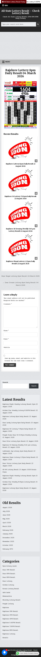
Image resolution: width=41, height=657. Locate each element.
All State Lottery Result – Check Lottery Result (20, 12)
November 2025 (8, 541)
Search (5, 382)
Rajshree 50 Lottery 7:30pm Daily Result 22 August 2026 (20, 197)
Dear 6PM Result (9, 574)
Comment (8, 304)
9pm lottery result (10, 566)
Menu (6, 5)
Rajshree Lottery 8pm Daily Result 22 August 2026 (20, 165)
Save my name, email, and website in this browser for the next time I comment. (20, 359)
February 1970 (8, 549)
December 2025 (8, 538)
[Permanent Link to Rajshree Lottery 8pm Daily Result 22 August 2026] (20, 149)
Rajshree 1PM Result (10, 611)
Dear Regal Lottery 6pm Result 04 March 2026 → (20, 277)
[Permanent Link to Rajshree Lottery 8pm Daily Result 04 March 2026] (20, 105)
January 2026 (8, 534)
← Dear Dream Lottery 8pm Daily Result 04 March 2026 (20, 283)
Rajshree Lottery (9, 634)
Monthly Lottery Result (11, 600)
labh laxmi (6, 592)
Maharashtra (7, 596)
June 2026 (6, 515)
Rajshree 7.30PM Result (11, 626)
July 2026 (6, 511)
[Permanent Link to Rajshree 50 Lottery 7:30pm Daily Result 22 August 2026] (20, 182)
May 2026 (6, 519)
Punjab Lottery (8, 604)
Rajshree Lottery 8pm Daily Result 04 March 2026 (20, 73)
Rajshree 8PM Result (10, 630)
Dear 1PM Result (9, 570)
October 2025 (8, 545)
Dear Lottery (7, 581)
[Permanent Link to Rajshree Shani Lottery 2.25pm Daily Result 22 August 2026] (20, 247)
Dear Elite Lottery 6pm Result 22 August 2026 (20, 441)
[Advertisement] (20, 46)
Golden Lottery (8, 585)
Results (5, 638)
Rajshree (6, 607)
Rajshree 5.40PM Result (11, 622)
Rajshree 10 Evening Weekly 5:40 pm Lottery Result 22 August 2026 (20, 230)
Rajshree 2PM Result (10, 615)
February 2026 (8, 530)
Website (7, 347)
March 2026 (7, 526)
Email (6, 339)
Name (6, 330)
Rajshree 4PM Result (10, 619)
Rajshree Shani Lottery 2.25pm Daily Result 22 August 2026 (20, 262)
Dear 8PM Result (9, 577)
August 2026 (7, 507)
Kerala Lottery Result (11, 589)
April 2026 (7, 522)
